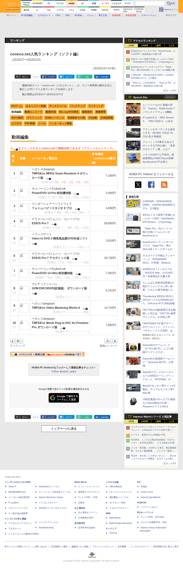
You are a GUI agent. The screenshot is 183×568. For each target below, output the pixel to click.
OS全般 (92, 117)
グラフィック (34, 117)
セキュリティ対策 (36, 106)
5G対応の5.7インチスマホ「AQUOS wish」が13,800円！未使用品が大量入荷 (158, 273)
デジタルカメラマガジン (20, 523)
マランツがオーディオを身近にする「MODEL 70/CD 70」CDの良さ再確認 (159, 133)
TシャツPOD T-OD (88, 497)
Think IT (12, 486)
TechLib (113, 533)
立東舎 (81, 502)
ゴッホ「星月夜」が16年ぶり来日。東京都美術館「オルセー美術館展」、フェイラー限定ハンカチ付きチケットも (153, 451)
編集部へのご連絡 (80, 546)
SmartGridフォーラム (49, 486)
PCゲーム (16, 106)
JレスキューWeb (117, 502)
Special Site (140, 97)
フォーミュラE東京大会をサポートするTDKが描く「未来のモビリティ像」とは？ (159, 146)
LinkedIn (104, 77)
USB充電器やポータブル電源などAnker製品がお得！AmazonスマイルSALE (159, 403)
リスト (35, 77)
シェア (51, 77)
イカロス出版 (112, 482)
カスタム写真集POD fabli (154, 522)
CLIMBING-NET (85, 518)
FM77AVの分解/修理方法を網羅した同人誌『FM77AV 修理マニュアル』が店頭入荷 (159, 313)
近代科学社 (80, 523)
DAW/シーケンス (54, 117)
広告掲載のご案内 (59, 546)
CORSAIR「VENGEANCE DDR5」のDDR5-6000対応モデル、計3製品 (159, 205)
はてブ (69, 77)
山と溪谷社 (80, 508)
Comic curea (147, 492)
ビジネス (16, 123)
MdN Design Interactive (120, 523)
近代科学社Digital (86, 527)
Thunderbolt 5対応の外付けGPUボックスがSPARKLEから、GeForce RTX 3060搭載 (159, 300)
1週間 (158, 45)
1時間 (131, 45)
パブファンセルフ (149, 507)
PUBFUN (141, 502)
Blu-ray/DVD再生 (69, 111)
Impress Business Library (51, 497)
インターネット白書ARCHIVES (23, 534)
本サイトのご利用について (17, 546)
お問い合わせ (40, 546)
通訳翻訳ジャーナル (119, 497)
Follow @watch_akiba (63, 371)
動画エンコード (33, 111)
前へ (19, 341)
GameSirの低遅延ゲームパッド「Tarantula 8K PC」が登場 (159, 362)
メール (42, 123)
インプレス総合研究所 (19, 497)
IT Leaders (13, 502)
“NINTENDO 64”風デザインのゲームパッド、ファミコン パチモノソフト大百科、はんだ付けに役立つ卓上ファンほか (159, 330)
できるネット (14, 528)
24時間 (144, 45)
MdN (108, 513)
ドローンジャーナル (18, 508)
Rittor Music (81, 482)
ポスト (25, 77)
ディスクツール (58, 106)
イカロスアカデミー (119, 508)
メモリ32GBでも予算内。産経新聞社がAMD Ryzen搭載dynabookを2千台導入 (158, 158)
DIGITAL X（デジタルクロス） (53, 508)
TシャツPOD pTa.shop (152, 517)
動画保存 (87, 111)
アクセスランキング (144, 40)
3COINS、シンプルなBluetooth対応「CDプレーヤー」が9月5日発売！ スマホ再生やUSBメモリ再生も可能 (154, 443)
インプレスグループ (139, 546)
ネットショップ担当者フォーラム (55, 492)
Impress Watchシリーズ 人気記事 (152, 416)
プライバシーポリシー (103, 546)
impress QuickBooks (150, 497)
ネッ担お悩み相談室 (18, 513)
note (87, 77)
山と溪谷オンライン (87, 512)
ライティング (95, 106)
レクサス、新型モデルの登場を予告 (148, 435)
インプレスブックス (48, 522)
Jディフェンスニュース (120, 492)
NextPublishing (46, 527)
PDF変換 (30, 123)
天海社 (144, 486)
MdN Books (115, 518)
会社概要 (122, 546)
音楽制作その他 (76, 117)
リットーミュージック (89, 486)
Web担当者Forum (17, 492)
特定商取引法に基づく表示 (166, 546)
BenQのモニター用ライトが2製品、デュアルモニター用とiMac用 (159, 389)
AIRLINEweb (115, 486)
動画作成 (51, 111)
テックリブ (111, 528)
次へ (109, 341)
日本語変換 (106, 117)
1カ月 (171, 45)
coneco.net (48, 85)
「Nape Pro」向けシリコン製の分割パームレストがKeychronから (158, 232)
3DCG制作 (17, 117)
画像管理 (101, 111)
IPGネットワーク (145, 512)
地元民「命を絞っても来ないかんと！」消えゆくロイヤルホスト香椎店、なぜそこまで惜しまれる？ (153, 458)
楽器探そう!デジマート (89, 492)
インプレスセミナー (48, 502)
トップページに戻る (64, 428)
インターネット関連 (60, 123)
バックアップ (77, 106)
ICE (139, 482)
